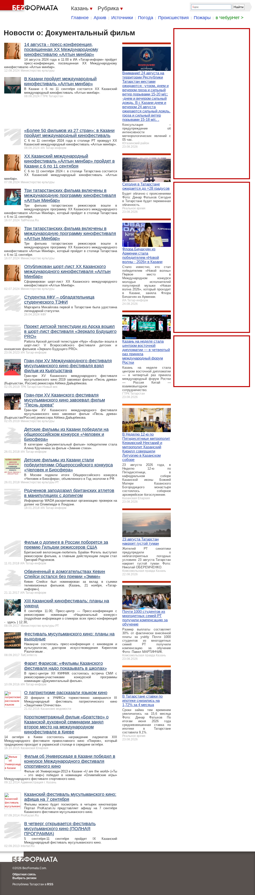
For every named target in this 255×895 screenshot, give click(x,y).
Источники (122, 17)
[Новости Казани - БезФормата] (30, 6)
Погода (145, 17)
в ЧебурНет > (230, 17)
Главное (80, 17)
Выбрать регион (24, 878)
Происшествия (173, 17)
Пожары (202, 17)
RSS (50, 884)
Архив (100, 17)
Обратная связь (24, 874)
